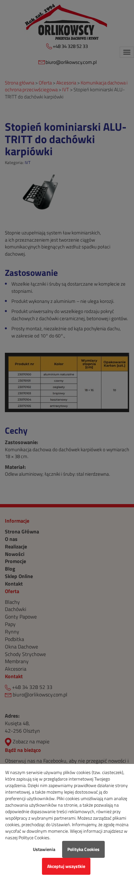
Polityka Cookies (83, 849)
